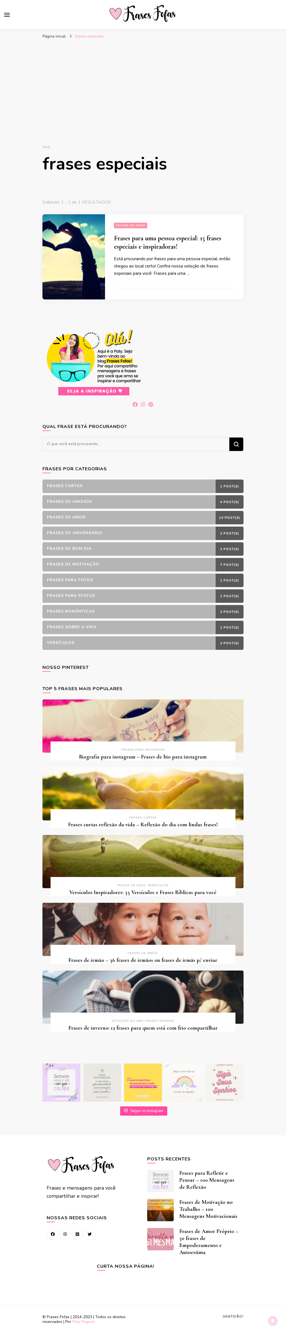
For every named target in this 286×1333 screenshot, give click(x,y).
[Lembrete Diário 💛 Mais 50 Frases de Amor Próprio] (225, 1083)
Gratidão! (233, 1316)
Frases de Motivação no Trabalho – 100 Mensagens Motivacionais (208, 1209)
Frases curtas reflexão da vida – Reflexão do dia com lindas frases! (143, 824)
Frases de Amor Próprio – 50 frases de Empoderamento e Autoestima (208, 1242)
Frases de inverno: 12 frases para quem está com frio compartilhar (143, 1028)
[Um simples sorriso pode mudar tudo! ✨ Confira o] (184, 1083)
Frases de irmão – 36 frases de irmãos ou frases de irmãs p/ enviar (142, 960)
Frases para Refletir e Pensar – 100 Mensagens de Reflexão (206, 1180)
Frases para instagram (143, 750)
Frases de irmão (143, 953)
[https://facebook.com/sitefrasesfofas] (52, 1234)
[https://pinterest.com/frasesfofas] (77, 1234)
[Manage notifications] (272, 1320)
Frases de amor (130, 225)
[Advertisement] (143, 84)
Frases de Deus (131, 885)
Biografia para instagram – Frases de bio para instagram (143, 756)
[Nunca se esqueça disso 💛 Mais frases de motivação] (143, 1083)
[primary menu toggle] (7, 15)
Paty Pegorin (83, 1321)
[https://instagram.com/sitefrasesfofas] (65, 1234)
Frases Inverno (159, 1021)
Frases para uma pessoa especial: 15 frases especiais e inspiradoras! (167, 242)
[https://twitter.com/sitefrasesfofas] (89, 1234)
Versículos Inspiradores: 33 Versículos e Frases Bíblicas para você (142, 892)
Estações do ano (128, 1021)
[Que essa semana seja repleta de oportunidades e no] (102, 1083)
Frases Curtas (143, 818)
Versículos (158, 885)
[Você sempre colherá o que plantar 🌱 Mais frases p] (61, 1083)
